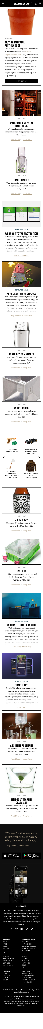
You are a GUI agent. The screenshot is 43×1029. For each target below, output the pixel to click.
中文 (23, 967)
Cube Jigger (21, 408)
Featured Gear (21, 230)
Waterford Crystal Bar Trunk (21, 124)
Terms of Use (27, 974)
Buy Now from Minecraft (21, 315)
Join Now (21, 707)
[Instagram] (26, 928)
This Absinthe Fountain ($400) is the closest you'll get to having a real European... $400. (22, 751)
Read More (15, 139)
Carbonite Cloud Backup (21, 625)
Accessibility (27, 978)
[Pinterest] (31, 928)
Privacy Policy (28, 976)
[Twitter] (11, 928)
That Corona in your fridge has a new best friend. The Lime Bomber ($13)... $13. (21, 186)
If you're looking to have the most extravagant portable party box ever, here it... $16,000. (21, 132)
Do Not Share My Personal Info (28, 981)
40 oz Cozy (21, 520)
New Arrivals (27, 942)
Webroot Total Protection (21, 233)
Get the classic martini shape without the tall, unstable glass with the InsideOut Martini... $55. (21, 808)
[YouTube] (16, 928)
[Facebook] (21, 928)
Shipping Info (8, 965)
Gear (5, 942)
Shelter (6, 948)
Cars (5, 946)
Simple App (21, 685)
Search (32, 3)
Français (25, 961)
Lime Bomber (21, 180)
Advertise (7, 976)
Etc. (4, 952)
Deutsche (26, 963)
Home (7, 38)
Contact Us (7, 961)
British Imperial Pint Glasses (15, 43)
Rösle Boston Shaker (21, 354)
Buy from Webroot (21, 255)
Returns (6, 963)
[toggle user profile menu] (35, 4)
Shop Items (27, 139)
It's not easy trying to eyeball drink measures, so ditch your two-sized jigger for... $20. (21, 414)
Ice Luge (21, 571)
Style (5, 944)
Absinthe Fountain (21, 745)
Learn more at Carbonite (21, 647)
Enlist (5, 980)
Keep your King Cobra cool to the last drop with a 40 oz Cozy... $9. (21, 524)
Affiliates (7, 978)
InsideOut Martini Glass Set (22, 801)
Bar (12, 38)
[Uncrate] (21, 3)
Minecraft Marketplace (21, 294)
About (5, 974)
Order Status (8, 959)
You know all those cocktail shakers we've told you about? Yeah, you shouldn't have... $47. (21, 360)
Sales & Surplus (28, 948)
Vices (5, 950)
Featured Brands (29, 946)
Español (25, 959)
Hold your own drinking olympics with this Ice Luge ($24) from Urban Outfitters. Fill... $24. (21, 577)
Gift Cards (26, 950)
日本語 (24, 965)
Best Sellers (27, 944)
